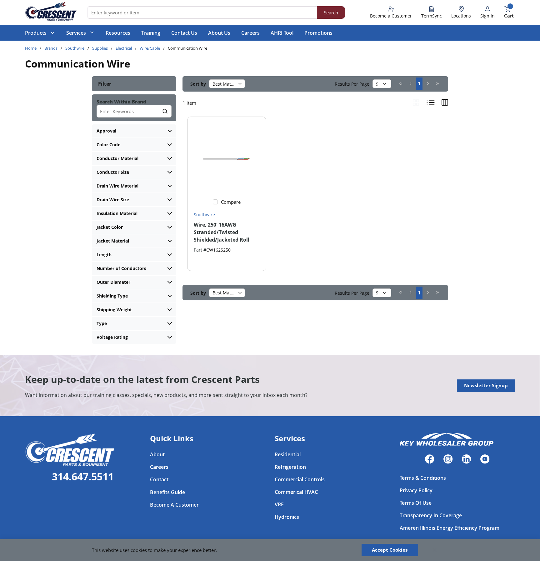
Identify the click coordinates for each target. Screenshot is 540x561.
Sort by (198, 84)
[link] (401, 83)
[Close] (434, 550)
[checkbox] (215, 201)
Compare (231, 202)
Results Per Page (352, 84)
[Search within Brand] (165, 111)
